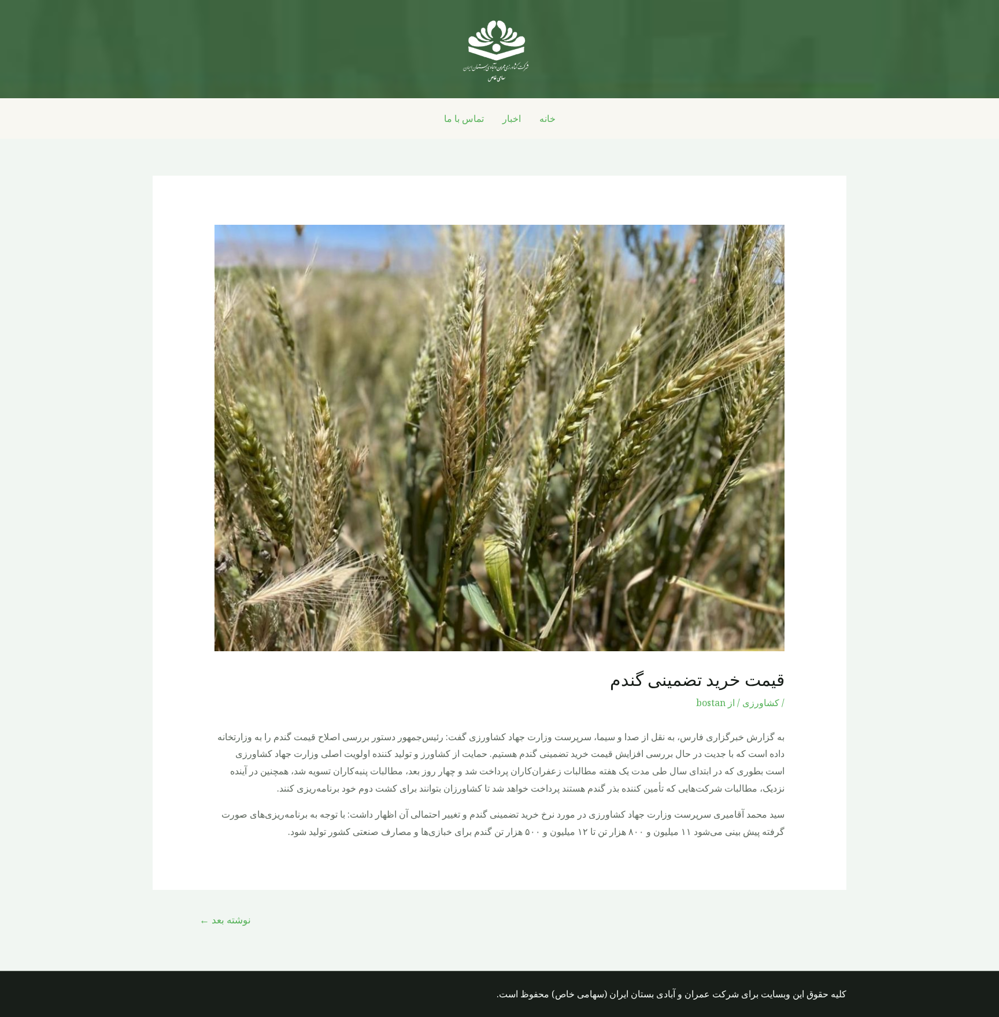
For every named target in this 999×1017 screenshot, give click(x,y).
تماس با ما (464, 118)
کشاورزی (760, 702)
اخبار (511, 118)
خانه (547, 118)
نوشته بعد (225, 919)
